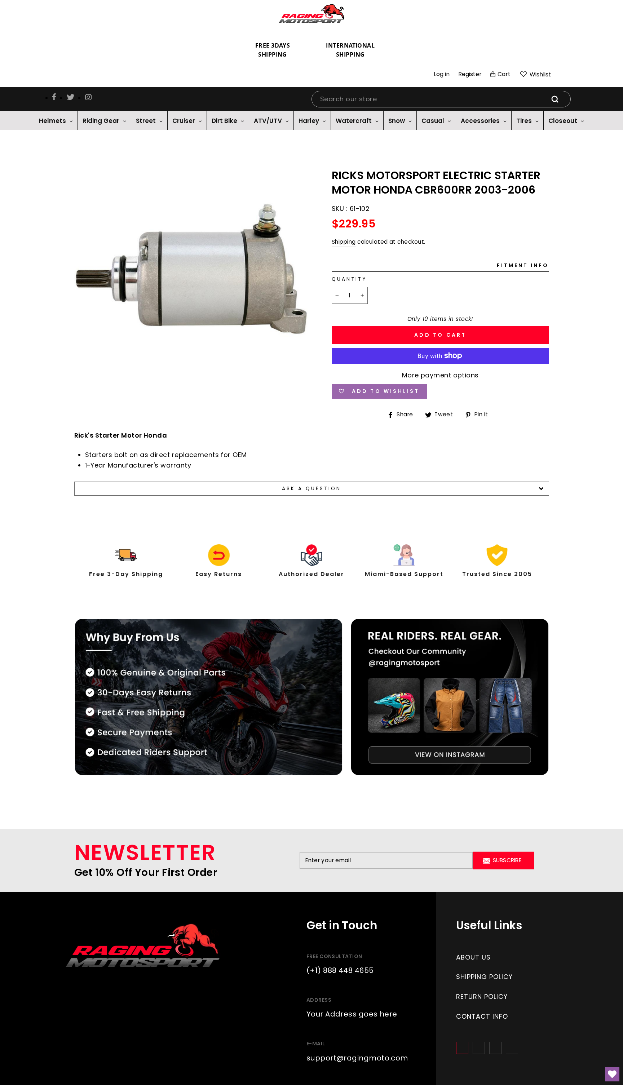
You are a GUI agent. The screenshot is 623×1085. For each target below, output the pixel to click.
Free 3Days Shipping (272, 50)
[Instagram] (479, 1048)
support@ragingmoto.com (357, 1058)
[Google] (495, 1048)
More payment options (440, 375)
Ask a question (311, 488)
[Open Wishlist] (612, 1074)
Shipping (344, 241)
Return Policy (482, 996)
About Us (473, 957)
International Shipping (350, 50)
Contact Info (482, 1016)
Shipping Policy (484, 976)
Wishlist (539, 74)
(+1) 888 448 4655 (340, 970)
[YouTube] (512, 1048)
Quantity (349, 279)
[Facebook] (462, 1048)
